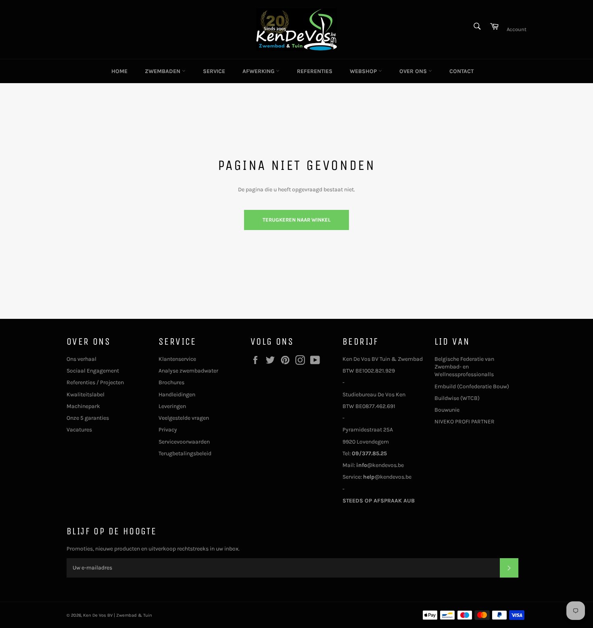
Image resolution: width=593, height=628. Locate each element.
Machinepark (83, 406)
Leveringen (172, 406)
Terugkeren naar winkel (296, 220)
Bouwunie (446, 409)
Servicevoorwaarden (184, 441)
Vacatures (79, 429)
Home (119, 71)
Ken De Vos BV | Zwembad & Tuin (117, 615)
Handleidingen (177, 394)
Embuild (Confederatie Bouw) (471, 386)
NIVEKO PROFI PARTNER (464, 421)
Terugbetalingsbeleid (185, 453)
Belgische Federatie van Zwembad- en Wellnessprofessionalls (464, 367)
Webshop (364, 71)
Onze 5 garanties (88, 417)
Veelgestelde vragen (184, 417)
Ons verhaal (81, 359)
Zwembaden (163, 71)
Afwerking (259, 71)
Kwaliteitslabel (85, 394)
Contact (461, 71)
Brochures (171, 382)
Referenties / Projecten (95, 382)
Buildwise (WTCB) (457, 398)
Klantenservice (177, 359)
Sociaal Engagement (93, 370)
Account (516, 29)
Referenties (314, 71)
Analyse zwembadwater (188, 370)
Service (214, 71)
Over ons (413, 71)
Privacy (168, 429)
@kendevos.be (380, 465)
